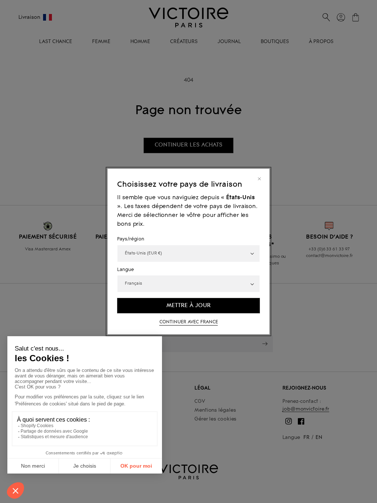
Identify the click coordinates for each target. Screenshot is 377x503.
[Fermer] (259, 178)
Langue (125, 270)
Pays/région (130, 239)
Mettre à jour (188, 305)
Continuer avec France (188, 322)
